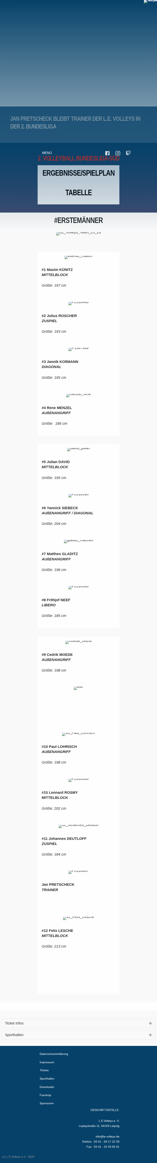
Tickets (44, 1070)
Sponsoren (47, 1103)
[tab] (78, 1023)
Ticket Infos (14, 1023)
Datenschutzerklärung (54, 1053)
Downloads (47, 1087)
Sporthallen (14, 1035)
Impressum (47, 1062)
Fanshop (45, 1095)
